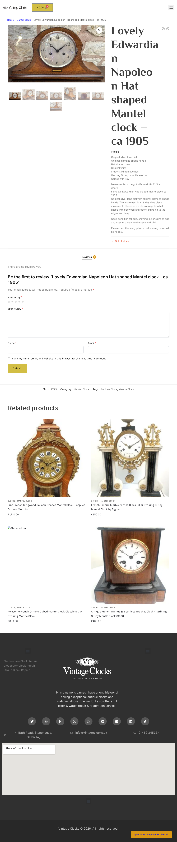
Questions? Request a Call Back (151, 834)
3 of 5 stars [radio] (16, 301)
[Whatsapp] (89, 721)
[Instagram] (46, 721)
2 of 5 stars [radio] (12, 301)
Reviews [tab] (87, 257)
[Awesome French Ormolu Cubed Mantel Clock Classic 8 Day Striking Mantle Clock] (47, 565)
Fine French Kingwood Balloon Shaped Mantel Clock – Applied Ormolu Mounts (46, 507)
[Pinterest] (103, 721)
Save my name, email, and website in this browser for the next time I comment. (59, 358)
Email (92, 343)
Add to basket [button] (47, 521)
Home (10, 19)
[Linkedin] (131, 721)
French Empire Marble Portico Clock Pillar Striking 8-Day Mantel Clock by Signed (126, 507)
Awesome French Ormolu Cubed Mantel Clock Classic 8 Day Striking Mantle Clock (45, 614)
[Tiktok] (145, 721)
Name (12, 343)
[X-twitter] (74, 721)
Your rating (15, 297)
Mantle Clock (126, 389)
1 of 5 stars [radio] (9, 301)
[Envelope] (117, 721)
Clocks (11, 501)
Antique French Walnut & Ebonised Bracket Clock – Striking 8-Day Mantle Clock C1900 (129, 614)
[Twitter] (32, 721)
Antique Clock (109, 389)
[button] (171, 7)
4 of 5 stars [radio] (19, 301)
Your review (15, 308)
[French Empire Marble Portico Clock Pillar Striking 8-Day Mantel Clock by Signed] (130, 458)
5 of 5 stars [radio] (23, 301)
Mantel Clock (23, 19)
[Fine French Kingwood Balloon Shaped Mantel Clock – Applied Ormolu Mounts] (47, 458)
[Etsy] (60, 721)
